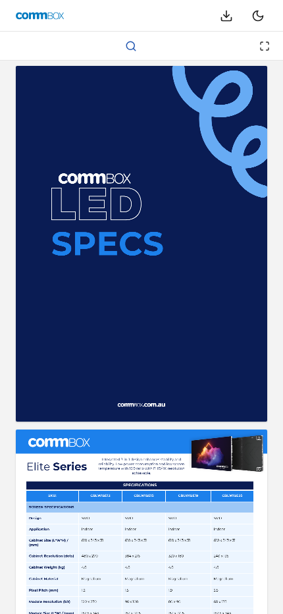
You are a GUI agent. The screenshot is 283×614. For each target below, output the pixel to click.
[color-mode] (258, 15)
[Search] (131, 46)
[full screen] (264, 46)
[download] (226, 15)
